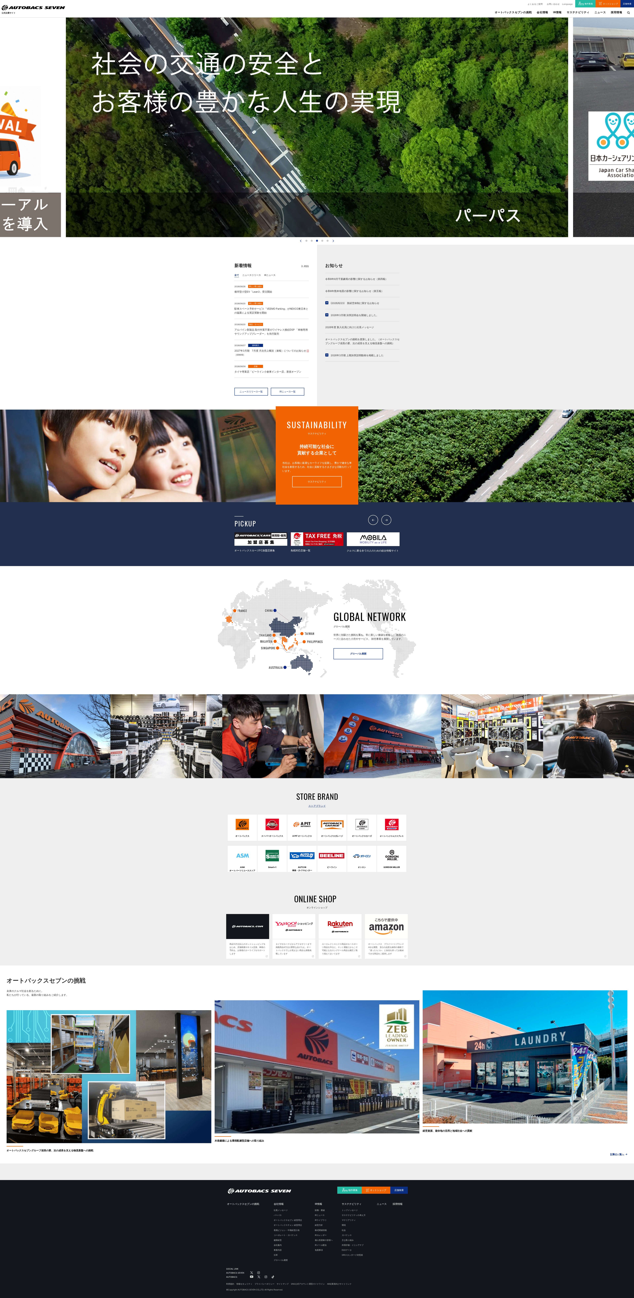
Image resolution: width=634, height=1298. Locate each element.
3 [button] (317, 240)
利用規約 (230, 1284)
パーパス (278, 1215)
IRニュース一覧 (288, 391)
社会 (344, 1230)
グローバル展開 (358, 653)
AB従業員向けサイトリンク (339, 1284)
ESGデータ (347, 1250)
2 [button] (311, 240)
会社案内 (278, 1245)
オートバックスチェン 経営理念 (288, 1225)
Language (567, 4)
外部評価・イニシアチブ (353, 1245)
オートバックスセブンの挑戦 (513, 12)
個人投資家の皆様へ (324, 1240)
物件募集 (589, 3)
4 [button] (322, 240)
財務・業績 (320, 1210)
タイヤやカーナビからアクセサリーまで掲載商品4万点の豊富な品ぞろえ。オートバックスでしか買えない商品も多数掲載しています (293, 949)
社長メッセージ (281, 1210)
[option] (260, 542)
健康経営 (278, 1240)
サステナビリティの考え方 (354, 1215)
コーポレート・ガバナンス (286, 1235)
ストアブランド (317, 805)
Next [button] (386, 520)
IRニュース (320, 1215)
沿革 (276, 1255)
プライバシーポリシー (264, 1284)
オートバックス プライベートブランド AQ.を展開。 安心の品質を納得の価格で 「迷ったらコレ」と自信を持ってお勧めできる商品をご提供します (387, 949)
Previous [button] (373, 520)
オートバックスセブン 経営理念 (288, 1220)
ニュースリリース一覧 (251, 391)
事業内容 (278, 1250)
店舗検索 (627, 3)
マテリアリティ (349, 1220)
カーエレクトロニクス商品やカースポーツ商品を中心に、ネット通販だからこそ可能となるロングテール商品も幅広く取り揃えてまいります (340, 949)
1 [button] (306, 240)
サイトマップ (283, 1284)
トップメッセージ (350, 1210)
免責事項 (319, 1250)
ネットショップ (610, 3)
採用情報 (616, 12)
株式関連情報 (321, 1230)
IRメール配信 (321, 1245)
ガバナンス (347, 1235)
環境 (344, 1225)
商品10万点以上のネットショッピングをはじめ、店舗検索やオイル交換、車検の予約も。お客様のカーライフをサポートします (247, 949)
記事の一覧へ (617, 1154)
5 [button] (327, 240)
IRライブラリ (321, 1220)
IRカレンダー (321, 1235)
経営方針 (319, 1225)
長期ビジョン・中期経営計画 (286, 1230)
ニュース (600, 12)
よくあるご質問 (535, 4)
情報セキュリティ (244, 1284)
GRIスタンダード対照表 (352, 1255)
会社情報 (542, 12)
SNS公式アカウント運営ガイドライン (308, 1284)
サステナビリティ (317, 481)
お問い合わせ (553, 4)
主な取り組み (348, 1240)
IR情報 (557, 12)
